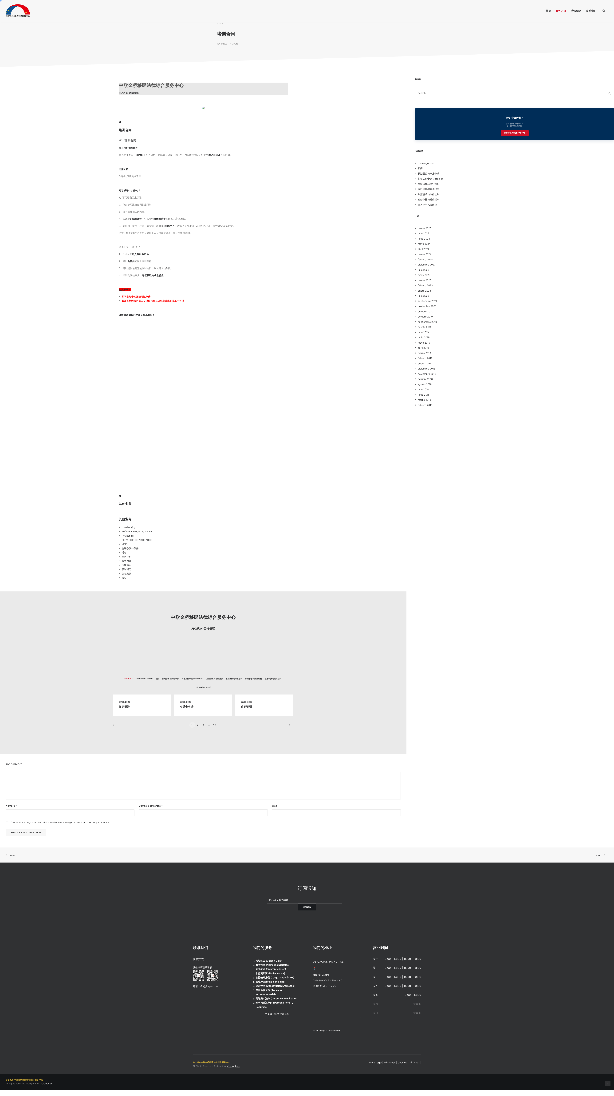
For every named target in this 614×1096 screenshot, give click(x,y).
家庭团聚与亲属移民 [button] (234, 679)
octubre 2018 (425, 379)
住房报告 (124, 706)
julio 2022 (423, 295)
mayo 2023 (424, 275)
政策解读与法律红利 (428, 194)
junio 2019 (423, 337)
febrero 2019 (425, 358)
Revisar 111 (128, 535)
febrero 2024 (425, 259)
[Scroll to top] (607, 1083)
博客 (124, 552)
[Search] (514, 93)
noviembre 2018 (427, 373)
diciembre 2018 (426, 368)
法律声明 (126, 565)
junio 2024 (424, 238)
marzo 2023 (424, 280)
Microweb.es (233, 1066)
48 (214, 725)
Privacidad (390, 1062)
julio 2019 (423, 332)
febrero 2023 (425, 285)
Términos (414, 1062)
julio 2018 (423, 389)
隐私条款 (126, 573)
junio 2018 (423, 394)
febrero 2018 (425, 405)
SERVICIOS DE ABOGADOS (137, 540)
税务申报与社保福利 (428, 199)
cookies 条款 (129, 527)
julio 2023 (423, 269)
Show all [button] (129, 679)
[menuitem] (548, 10)
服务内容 (560, 10)
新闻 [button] (157, 679)
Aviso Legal (375, 1062)
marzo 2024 (424, 254)
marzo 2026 (424, 228)
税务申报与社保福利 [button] (273, 679)
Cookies (402, 1062)
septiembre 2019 (427, 321)
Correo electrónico (151, 805)
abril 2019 (423, 347)
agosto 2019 (425, 327)
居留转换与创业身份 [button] (214, 679)
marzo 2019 (424, 353)
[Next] (289, 726)
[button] (605, 10)
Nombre (11, 805)
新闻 (420, 168)
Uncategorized (426, 163)
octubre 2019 (425, 316)
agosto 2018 (425, 384)
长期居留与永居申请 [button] (170, 679)
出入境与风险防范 (427, 204)
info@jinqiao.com (208, 986)
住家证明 (246, 706)
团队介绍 (126, 556)
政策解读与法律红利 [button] (253, 679)
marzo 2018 (424, 399)
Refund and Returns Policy (137, 531)
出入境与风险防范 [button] (204, 687)
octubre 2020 (425, 311)
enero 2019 (424, 363)
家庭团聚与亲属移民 (428, 189)
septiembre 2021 (427, 301)
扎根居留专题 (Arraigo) (430, 178)
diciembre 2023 (427, 264)
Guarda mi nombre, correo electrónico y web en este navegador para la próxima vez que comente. (60, 822)
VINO (124, 544)
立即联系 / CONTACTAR (514, 133)
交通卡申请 (186, 706)
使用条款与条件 (130, 548)
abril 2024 (423, 249)
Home (220, 23)
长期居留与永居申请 (428, 173)
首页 (548, 10)
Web (274, 805)
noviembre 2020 (427, 306)
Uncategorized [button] (145, 679)
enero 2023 (424, 290)
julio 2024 (423, 233)
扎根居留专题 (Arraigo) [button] (192, 679)
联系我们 (591, 10)
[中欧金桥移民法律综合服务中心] (18, 10)
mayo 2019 (424, 342)
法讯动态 (576, 10)
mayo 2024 (424, 243)
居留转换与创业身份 (428, 183)
